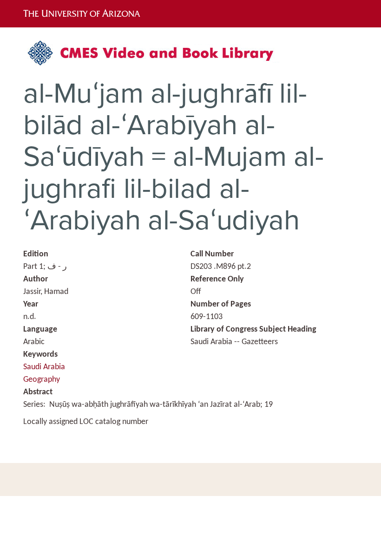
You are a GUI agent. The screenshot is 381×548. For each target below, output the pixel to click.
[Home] (155, 56)
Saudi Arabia (44, 367)
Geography (41, 379)
